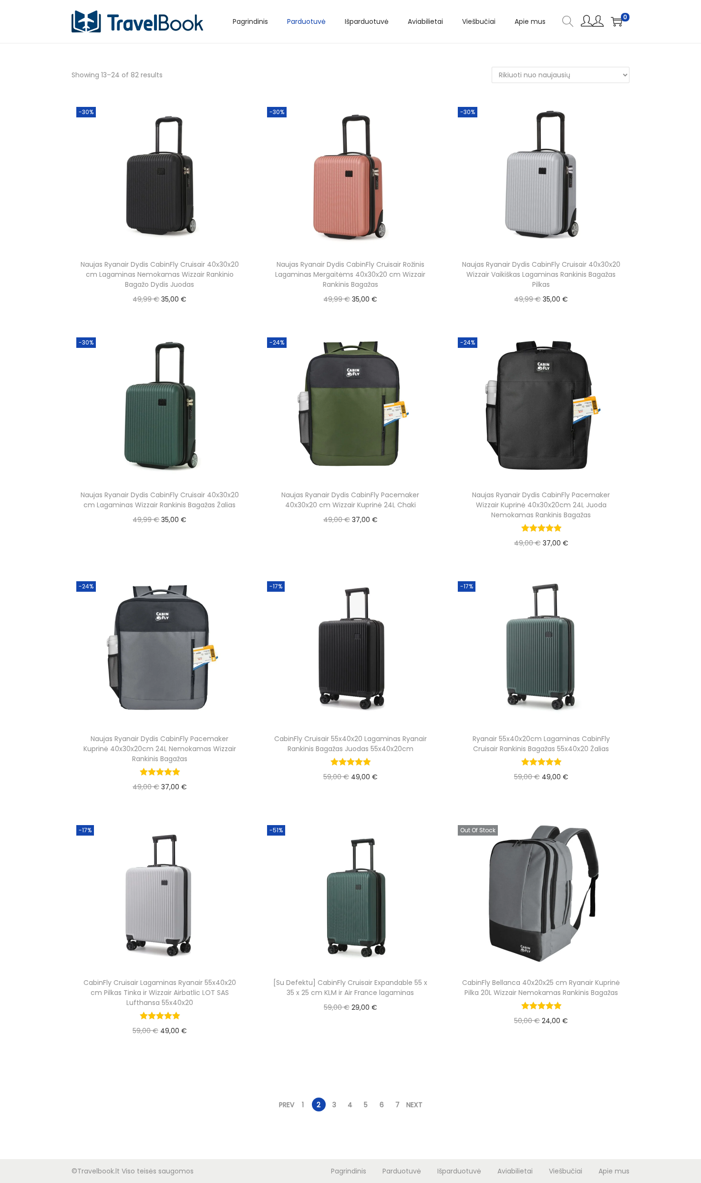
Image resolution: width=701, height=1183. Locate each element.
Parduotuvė (401, 1171)
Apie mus (613, 1171)
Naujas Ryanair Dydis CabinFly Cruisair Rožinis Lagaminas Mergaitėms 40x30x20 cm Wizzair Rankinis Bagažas (350, 274)
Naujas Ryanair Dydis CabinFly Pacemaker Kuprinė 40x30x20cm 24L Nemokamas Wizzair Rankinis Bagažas (159, 749)
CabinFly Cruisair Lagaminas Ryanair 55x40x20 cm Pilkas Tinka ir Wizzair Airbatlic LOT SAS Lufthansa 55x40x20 (159, 992)
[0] (616, 21)
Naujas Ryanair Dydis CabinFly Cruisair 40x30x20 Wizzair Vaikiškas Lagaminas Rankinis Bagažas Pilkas (541, 274)
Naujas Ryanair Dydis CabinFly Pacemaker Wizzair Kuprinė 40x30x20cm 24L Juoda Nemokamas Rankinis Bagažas (541, 505)
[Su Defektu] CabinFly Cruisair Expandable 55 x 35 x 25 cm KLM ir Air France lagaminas (350, 987)
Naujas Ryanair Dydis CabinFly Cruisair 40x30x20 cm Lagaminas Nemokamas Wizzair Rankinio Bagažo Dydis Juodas (160, 274)
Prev (286, 1105)
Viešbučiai (565, 1171)
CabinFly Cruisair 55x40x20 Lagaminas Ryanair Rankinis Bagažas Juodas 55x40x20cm (350, 744)
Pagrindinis (348, 1171)
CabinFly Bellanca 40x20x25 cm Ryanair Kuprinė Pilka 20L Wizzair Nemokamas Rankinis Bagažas (541, 987)
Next (414, 1105)
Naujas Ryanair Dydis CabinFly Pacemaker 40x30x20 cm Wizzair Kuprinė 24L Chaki (350, 500)
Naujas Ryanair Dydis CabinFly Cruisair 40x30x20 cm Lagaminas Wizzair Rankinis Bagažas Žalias (160, 500)
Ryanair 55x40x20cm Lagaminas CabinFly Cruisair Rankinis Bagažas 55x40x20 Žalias (541, 744)
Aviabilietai (515, 1171)
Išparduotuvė (459, 1171)
